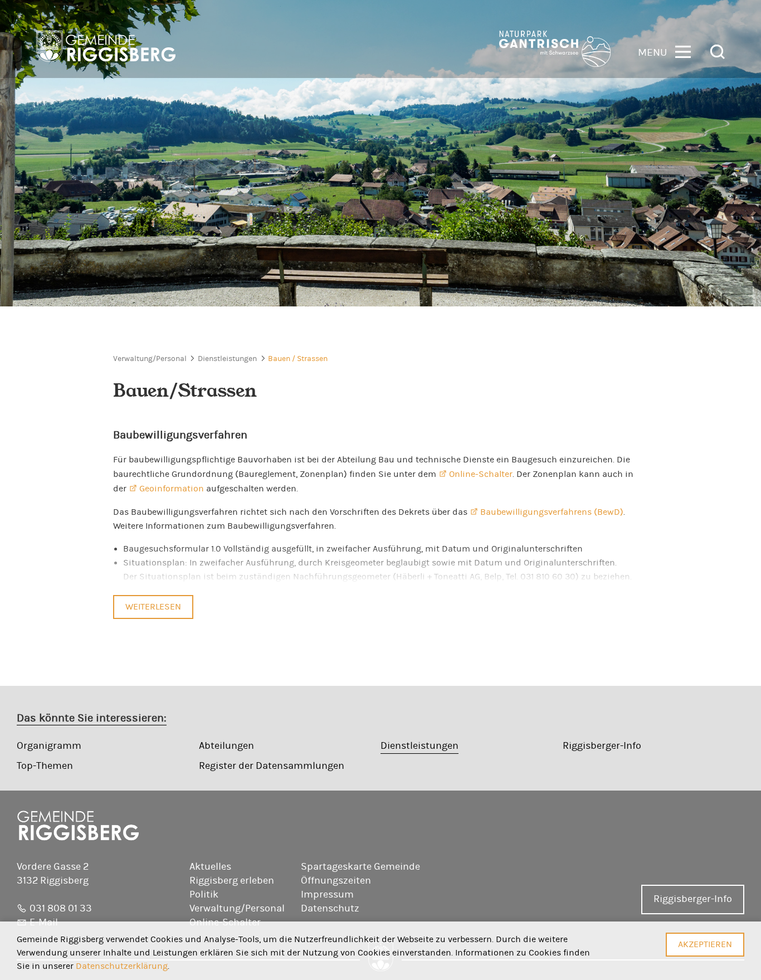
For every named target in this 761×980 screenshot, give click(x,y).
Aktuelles (210, 866)
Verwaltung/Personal (150, 358)
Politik (203, 894)
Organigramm (49, 746)
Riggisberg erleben (231, 880)
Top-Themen (45, 766)
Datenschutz (330, 908)
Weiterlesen (153, 607)
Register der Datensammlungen (271, 766)
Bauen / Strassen (298, 358)
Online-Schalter (481, 474)
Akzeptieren (705, 944)
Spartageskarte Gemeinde (360, 866)
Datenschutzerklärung (122, 966)
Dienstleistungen (227, 358)
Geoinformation (171, 489)
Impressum (327, 894)
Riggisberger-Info (602, 746)
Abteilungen (226, 746)
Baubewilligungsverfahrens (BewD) (551, 512)
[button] (664, 51)
